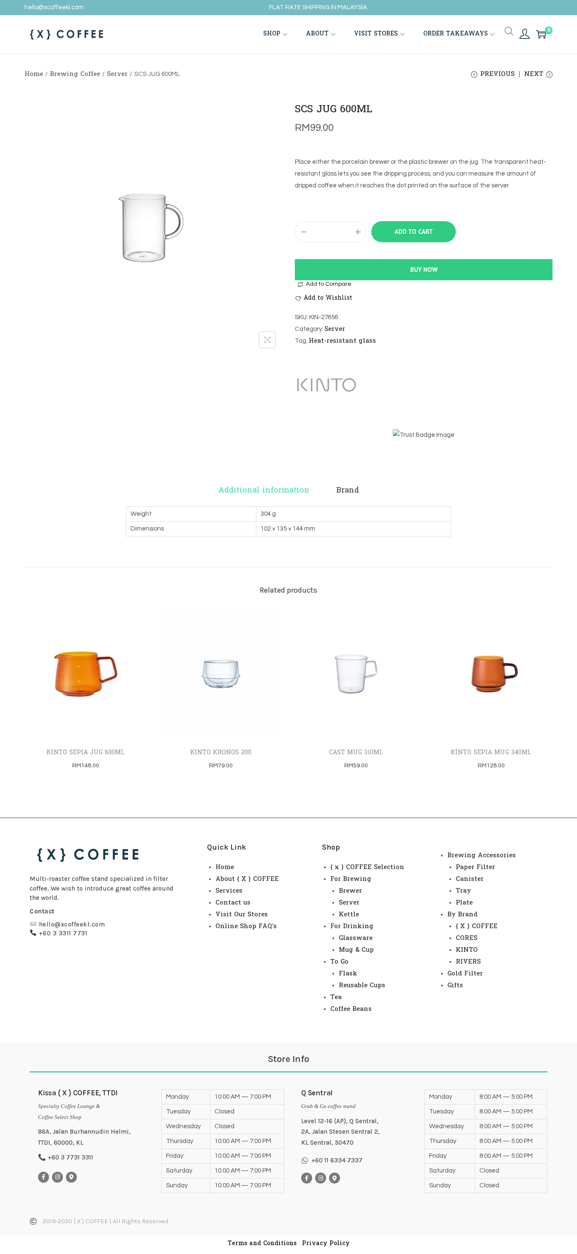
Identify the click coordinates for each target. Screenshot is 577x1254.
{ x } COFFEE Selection (367, 867)
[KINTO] (326, 385)
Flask (348, 973)
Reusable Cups (362, 985)
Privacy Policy (326, 1243)
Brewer (350, 891)
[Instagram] (57, 1177)
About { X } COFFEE (247, 879)
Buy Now (424, 269)
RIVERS (468, 962)
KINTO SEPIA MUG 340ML (491, 752)
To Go (339, 962)
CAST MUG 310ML (356, 752)
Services (228, 891)
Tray (463, 891)
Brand (347, 490)
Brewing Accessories (481, 855)
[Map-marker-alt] (71, 1177)
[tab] (264, 491)
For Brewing (350, 879)
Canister (470, 879)
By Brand (462, 914)
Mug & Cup (356, 950)
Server (117, 74)
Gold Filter (465, 973)
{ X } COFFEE (477, 926)
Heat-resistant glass (342, 341)
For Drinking (351, 926)
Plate (464, 902)
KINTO (467, 950)
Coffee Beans (351, 1009)
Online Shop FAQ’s (246, 926)
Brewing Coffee (75, 74)
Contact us (232, 902)
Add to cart (414, 232)
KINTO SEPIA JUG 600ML (85, 752)
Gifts (455, 985)
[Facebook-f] (43, 1177)
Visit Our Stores (241, 914)
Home (33, 74)
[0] (541, 34)
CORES (466, 938)
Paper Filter (475, 867)
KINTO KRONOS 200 (220, 752)
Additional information (264, 490)
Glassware (356, 938)
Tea (336, 997)
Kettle (349, 914)
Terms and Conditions (262, 1243)
